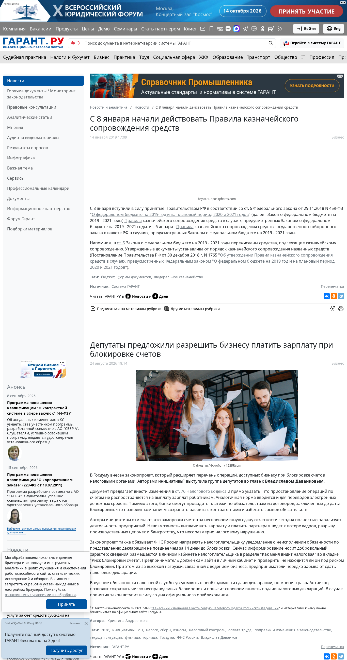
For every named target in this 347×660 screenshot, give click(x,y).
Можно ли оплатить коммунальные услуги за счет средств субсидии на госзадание (38, 615)
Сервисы (15, 178)
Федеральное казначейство (178, 277)
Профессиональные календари (38, 188)
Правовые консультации (31, 107)
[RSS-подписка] (280, 29)
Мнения (15, 127)
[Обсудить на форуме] (333, 309)
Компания (14, 29)
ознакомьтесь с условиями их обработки (40, 594)
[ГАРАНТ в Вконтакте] (220, 29)
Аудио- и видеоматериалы (33, 137)
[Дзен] (228, 28)
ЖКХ (204, 57)
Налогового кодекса (206, 491)
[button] (312, 43)
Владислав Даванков (219, 637)
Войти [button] (310, 28)
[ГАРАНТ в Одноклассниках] (263, 29)
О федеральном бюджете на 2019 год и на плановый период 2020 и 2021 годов (170, 214)
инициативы (123, 630)
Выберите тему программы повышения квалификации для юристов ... (41, 530)
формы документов (134, 277)
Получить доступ (67, 650)
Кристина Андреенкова (128, 620)
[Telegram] (341, 296)
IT (303, 57)
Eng (337, 28)
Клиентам (195, 29)
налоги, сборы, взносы (166, 630)
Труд (144, 57)
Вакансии (41, 29)
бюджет (108, 277)
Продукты (67, 29)
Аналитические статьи (29, 117)
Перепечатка (332, 286)
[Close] (86, 623)
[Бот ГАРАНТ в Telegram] (254, 29)
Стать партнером (160, 29)
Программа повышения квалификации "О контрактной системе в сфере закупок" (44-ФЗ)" (39, 408)
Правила (133, 220)
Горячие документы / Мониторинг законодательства (41, 94)
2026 (105, 630)
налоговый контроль (207, 630)
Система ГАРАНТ (126, 286)
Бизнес (101, 57)
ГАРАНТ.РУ (120, 646)
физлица (132, 637)
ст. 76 (180, 491)
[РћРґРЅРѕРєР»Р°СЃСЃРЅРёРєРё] (334, 296)
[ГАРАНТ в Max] (236, 28)
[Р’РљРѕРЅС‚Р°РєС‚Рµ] (327, 296)
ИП (140, 630)
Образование (228, 57)
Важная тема (20, 168)
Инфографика (21, 158)
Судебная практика (24, 57)
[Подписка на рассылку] (203, 29)
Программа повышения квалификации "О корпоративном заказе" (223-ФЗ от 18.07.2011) (40, 479)
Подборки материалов (29, 229)
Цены (88, 29)
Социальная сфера (174, 57)
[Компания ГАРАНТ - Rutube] (271, 29)
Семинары (125, 29)
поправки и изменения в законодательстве (293, 630)
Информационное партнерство (38, 208)
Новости (15, 80)
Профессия (321, 57)
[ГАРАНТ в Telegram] (245, 29)
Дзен (163, 296)
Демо (104, 29)
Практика (124, 57)
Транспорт (258, 57)
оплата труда (239, 630)
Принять (66, 604)
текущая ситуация (106, 637)
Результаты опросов (27, 147)
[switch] (75, 43)
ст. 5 (121, 243)
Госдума (167, 637)
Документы (18, 198)
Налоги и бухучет (70, 57)
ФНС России (187, 637)
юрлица (150, 637)
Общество (285, 57)
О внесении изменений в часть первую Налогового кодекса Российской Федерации (215, 608)
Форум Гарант (21, 219)
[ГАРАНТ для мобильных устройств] (211, 29)
